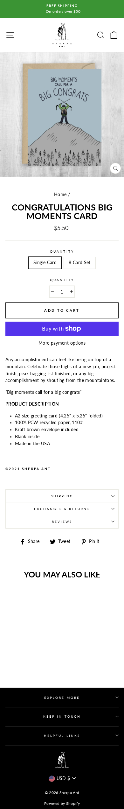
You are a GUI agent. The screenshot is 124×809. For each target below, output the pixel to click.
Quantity (62, 251)
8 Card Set (79, 262)
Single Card (45, 262)
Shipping (62, 496)
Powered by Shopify (62, 803)
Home (60, 194)
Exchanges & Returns (62, 509)
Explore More (62, 697)
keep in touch (62, 716)
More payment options (62, 343)
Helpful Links (62, 735)
